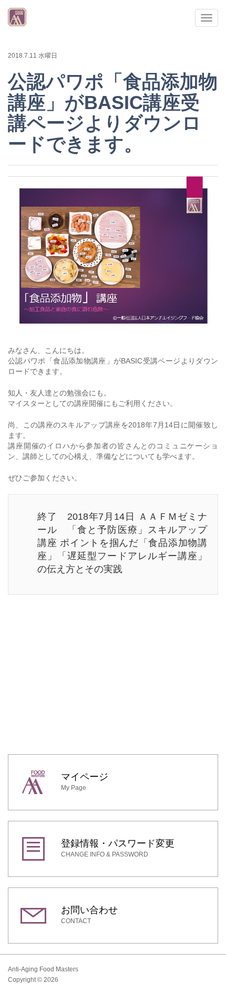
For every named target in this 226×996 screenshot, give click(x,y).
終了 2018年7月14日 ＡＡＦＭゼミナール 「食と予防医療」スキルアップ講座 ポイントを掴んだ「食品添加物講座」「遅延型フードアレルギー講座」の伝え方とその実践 (122, 542)
